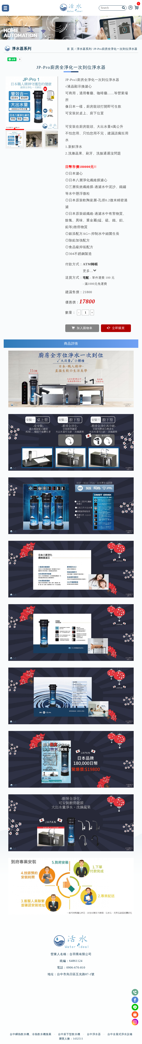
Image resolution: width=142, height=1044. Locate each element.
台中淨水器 (94, 1034)
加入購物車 (84, 328)
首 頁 (70, 48)
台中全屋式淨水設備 (119, 1034)
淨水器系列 (84, 48)
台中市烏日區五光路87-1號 (75, 974)
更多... (88, 271)
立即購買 (118, 328)
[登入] (130, 7)
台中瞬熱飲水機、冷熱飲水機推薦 (30, 1034)
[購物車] (136, 7)
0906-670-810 (75, 967)
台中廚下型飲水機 (69, 1034)
